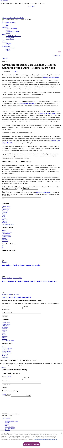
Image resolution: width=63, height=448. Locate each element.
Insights (8, 49)
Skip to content (4, 0)
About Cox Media (10, 427)
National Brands (10, 37)
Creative (8, 30)
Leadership (8, 43)
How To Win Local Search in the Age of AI (16, 297)
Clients (4, 34)
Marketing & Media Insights (14, 278)
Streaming (4, 262)
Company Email (6, 395)
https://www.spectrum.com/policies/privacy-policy (45, 439)
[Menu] (2, 21)
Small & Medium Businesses (13, 36)
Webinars (8, 50)
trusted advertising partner (43, 192)
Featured (4, 278)
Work (3, 40)
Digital (7, 25)
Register (4, 394)
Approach (5, 27)
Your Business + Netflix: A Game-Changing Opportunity (21, 265)
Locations (8, 45)
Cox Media (15, 71)
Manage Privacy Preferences (31, 444)
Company (4, 42)
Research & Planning (11, 28)
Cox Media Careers (10, 428)
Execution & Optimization (12, 31)
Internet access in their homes (47, 113)
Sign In (9, 376)
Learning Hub (6, 46)
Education (4, 294)
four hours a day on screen (26, 103)
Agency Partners (10, 39)
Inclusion (7, 430)
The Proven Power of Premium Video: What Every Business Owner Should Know (29, 281)
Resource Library (10, 47)
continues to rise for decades (51, 77)
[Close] (61, 433)
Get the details (31, 6)
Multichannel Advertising (9, 22)
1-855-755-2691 (57, 55)
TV (6, 24)
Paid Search (16, 294)
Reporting (8, 33)
